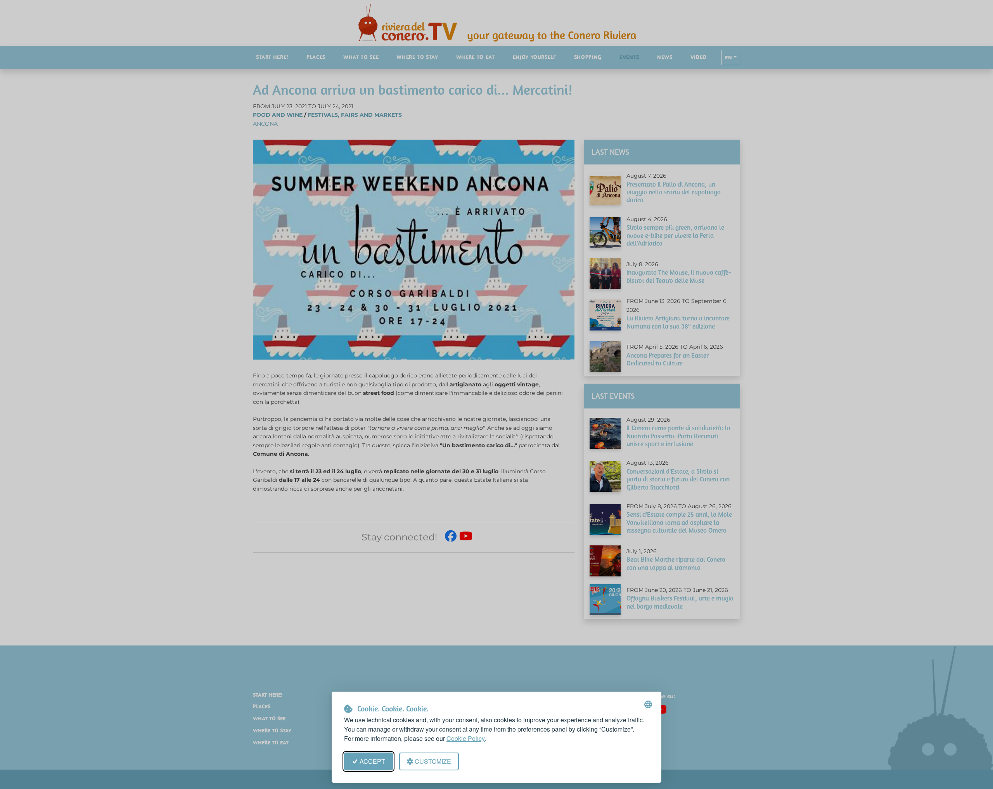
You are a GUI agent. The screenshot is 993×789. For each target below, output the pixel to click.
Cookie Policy (465, 738)
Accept (372, 761)
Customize (433, 761)
